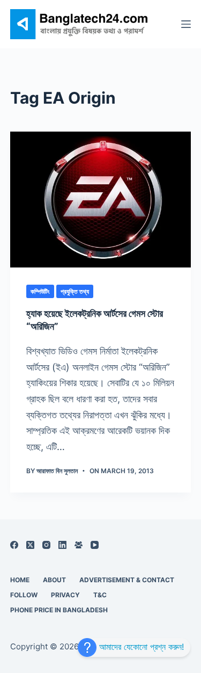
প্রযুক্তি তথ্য (75, 291)
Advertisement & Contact (126, 580)
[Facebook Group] (79, 545)
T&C (100, 595)
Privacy (65, 595)
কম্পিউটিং (40, 291)
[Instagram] (46, 545)
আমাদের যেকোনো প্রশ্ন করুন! (140, 646)
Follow (24, 595)
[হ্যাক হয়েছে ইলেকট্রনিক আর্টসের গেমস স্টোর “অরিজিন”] (100, 199)
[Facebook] (14, 545)
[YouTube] (95, 545)
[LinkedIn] (62, 545)
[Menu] (186, 24)
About (54, 580)
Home (19, 580)
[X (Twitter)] (30, 545)
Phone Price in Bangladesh (59, 610)
